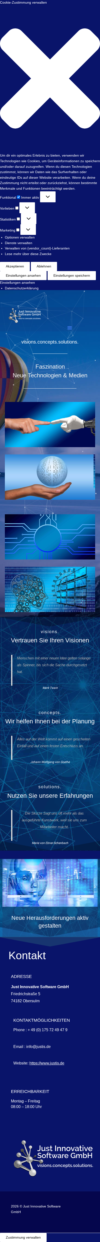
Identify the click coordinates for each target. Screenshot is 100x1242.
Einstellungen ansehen (23, 275)
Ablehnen (44, 266)
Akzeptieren (15, 266)
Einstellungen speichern (71, 275)
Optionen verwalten (20, 237)
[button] (50, 79)
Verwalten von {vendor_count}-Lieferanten (37, 248)
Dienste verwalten (18, 243)
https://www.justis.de (46, 1063)
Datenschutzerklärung (22, 288)
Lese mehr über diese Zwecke (28, 254)
